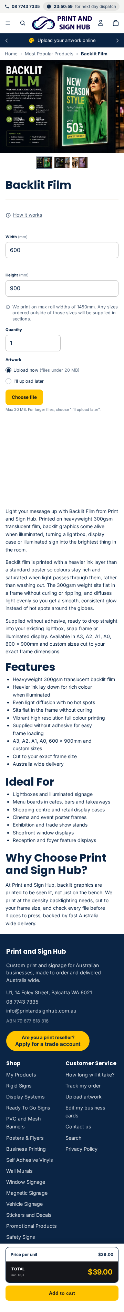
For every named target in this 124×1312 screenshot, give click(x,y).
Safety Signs (20, 1237)
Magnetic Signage (27, 1193)
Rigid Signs (19, 1086)
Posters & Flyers (25, 1138)
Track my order (83, 1086)
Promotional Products (31, 1226)
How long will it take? (89, 1075)
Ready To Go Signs (28, 1108)
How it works (27, 215)
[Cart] (115, 23)
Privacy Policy (81, 1149)
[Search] (22, 23)
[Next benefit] (117, 40)
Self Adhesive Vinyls (29, 1160)
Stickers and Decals (29, 1215)
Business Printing (26, 1149)
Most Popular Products (49, 53)
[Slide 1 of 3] (44, 162)
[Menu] (8, 23)
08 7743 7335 (22, 1002)
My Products (21, 1075)
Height (17, 275)
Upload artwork (83, 1097)
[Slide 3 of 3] (79, 162)
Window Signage (25, 1182)
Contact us (78, 1126)
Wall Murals (19, 1171)
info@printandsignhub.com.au (41, 1011)
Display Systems (25, 1097)
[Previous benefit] (6, 40)
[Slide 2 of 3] (62, 162)
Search (73, 1138)
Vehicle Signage (24, 1204)
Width (17, 236)
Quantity (14, 329)
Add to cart (62, 1293)
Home (11, 53)
